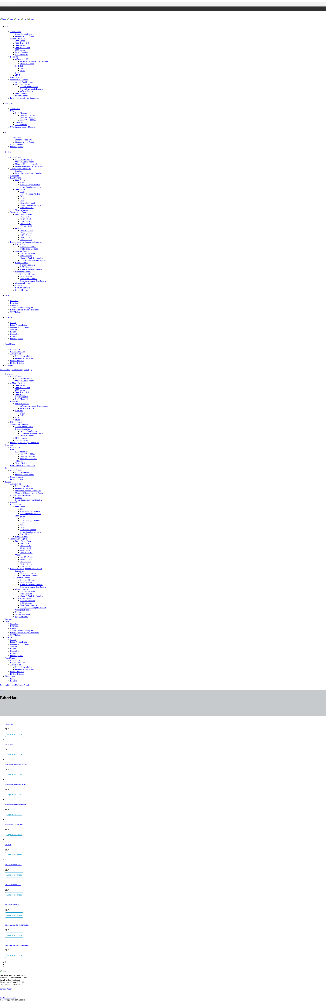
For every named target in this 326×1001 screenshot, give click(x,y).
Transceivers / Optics (18, 212)
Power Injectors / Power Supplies (28, 173)
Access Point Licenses (24, 82)
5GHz (22, 70)
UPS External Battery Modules (22, 127)
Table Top (19, 122)
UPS (12, 111)
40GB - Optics (26, 233)
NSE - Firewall (16, 77)
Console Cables (21, 210)
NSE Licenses (21, 93)
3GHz (22, 68)
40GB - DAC (25, 224)
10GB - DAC (25, 219)
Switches (13, 329)
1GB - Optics (25, 235)
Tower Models (21, 125)
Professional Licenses (29, 249)
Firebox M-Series (17, 361)
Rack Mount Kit (21, 54)
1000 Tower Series (22, 43)
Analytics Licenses (22, 251)
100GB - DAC (26, 226)
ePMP (17, 75)
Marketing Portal (22, 369)
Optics (18, 228)
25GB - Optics (26, 240)
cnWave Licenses (27, 91)
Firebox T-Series (17, 363)
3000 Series (20, 50)
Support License (21, 290)
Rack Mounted (21, 113)
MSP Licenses (26, 256)
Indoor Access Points (23, 34)
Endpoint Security (17, 351)
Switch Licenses (21, 96)
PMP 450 (19, 66)
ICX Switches (16, 178)
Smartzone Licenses (23, 272)
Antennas (14, 305)
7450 (22, 196)
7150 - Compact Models (30, 194)
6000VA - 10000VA (28, 120)
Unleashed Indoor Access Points (28, 164)
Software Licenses (22, 288)
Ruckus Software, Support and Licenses (26, 242)
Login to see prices (14, 734)
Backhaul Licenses (22, 84)
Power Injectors (16, 147)
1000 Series (20, 41)
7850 (22, 201)
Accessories (15, 109)
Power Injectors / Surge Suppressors (24, 98)
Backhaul (14, 57)
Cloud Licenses (16, 144)
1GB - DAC (25, 217)
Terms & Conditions (8, 997)
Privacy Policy (6, 989)
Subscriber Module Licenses (31, 89)
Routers (13, 332)
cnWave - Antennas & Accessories (34, 61)
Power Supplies (21, 52)
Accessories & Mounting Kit (21, 307)
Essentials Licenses (28, 246)
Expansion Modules (28, 203)
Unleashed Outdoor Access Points (29, 166)
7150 (22, 191)
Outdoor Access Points (24, 36)
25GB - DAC (25, 221)
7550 (22, 198)
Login (12, 678)
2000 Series (20, 45)
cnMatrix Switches (17, 38)
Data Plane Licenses (28, 279)
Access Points (15, 32)
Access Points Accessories (20, 169)
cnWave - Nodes (27, 64)
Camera (13, 323)
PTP (17, 73)
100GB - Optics (26, 230)
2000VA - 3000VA (28, 118)
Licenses (18, 285)
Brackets (18, 171)
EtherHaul (14, 303)
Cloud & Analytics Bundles (31, 258)
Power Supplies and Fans (30, 187)
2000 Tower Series (22, 48)
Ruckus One (20, 244)
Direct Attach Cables (23, 214)
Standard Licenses (27, 253)
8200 (22, 182)
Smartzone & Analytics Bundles (33, 260)
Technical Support (7, 369)
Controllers (14, 175)
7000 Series (20, 189)
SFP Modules (15, 312)
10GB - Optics (26, 237)
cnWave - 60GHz (22, 59)
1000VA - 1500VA (28, 115)
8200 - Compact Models (30, 185)
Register (13, 681)
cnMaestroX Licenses (19, 80)
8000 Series (20, 180)
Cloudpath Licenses (23, 283)
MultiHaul (14, 301)
